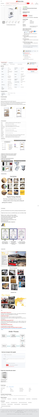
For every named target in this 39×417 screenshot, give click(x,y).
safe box (2, 389)
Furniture (4, 5)
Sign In (24, 59)
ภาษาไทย (36, 411)
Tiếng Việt (18, 412)
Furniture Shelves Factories (14, 402)
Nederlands (25, 411)
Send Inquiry (25, 15)
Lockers (30, 388)
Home (1, 5)
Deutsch (22, 411)
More (1, 407)
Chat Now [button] (31, 15)
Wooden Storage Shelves (24, 404)
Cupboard (11, 389)
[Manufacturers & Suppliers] (19, 1)
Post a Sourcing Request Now (10, 366)
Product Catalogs (11, 386)
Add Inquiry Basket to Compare (11, 24)
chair (10, 388)
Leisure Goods (7, 402)
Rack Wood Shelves (3, 404)
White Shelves (30, 402)
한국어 (30, 411)
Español (8, 411)
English (6, 411)
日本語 (32, 411)
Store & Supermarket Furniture (9, 5)
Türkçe (15, 412)
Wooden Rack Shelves (10, 404)
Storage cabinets (21, 389)
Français (14, 411)
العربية (28, 411)
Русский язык (17, 411)
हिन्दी (34, 411)
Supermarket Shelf (14, 5)
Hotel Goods (2, 402)
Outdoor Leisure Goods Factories (23, 402)
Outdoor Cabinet (3, 388)
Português (11, 411)
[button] (23, 64)
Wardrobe (30, 389)
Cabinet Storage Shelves (17, 404)
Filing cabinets (21, 388)
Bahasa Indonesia (22, 412)
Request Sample (36, 17)
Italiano (20, 411)
